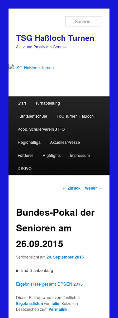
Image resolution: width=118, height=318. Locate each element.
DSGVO (24, 168)
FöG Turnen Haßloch (75, 116)
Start (22, 103)
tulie (55, 303)
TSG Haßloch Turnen (55, 37)
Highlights (52, 155)
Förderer (25, 155)
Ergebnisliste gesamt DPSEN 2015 (49, 284)
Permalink (58, 309)
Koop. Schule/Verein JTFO (41, 129)
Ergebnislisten (29, 303)
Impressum (80, 155)
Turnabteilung (47, 103)
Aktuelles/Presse (65, 142)
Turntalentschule (32, 116)
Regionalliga (29, 142)
